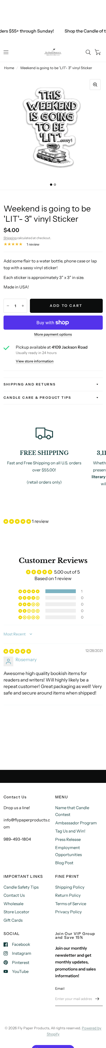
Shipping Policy (70, 887)
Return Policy (68, 895)
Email (59, 988)
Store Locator (16, 911)
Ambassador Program (76, 822)
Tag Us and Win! (70, 831)
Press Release (68, 839)
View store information (35, 361)
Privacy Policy (68, 911)
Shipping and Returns (30, 384)
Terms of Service (70, 903)
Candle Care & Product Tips (37, 398)
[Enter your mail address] (97, 999)
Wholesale (13, 903)
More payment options (53, 334)
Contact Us (14, 895)
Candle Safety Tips (21, 887)
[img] (17, 651)
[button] (18, 521)
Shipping (10, 238)
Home (9, 68)
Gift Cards (13, 920)
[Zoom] (95, 84)
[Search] (88, 52)
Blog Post (64, 862)
